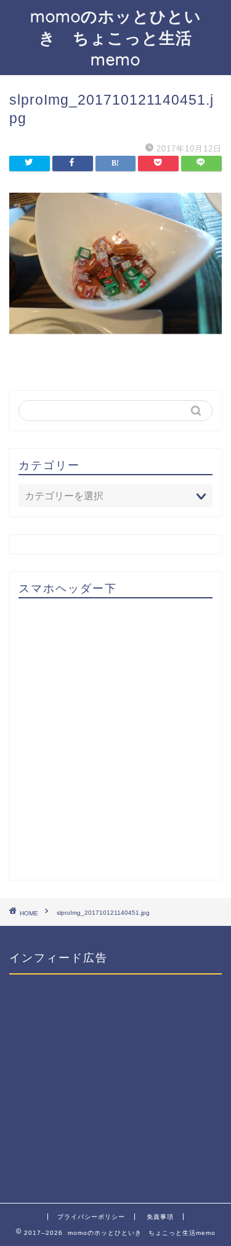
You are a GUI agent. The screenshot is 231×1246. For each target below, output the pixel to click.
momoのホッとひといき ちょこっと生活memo (115, 37)
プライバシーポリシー (91, 1216)
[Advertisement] (115, 744)
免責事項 (160, 1216)
